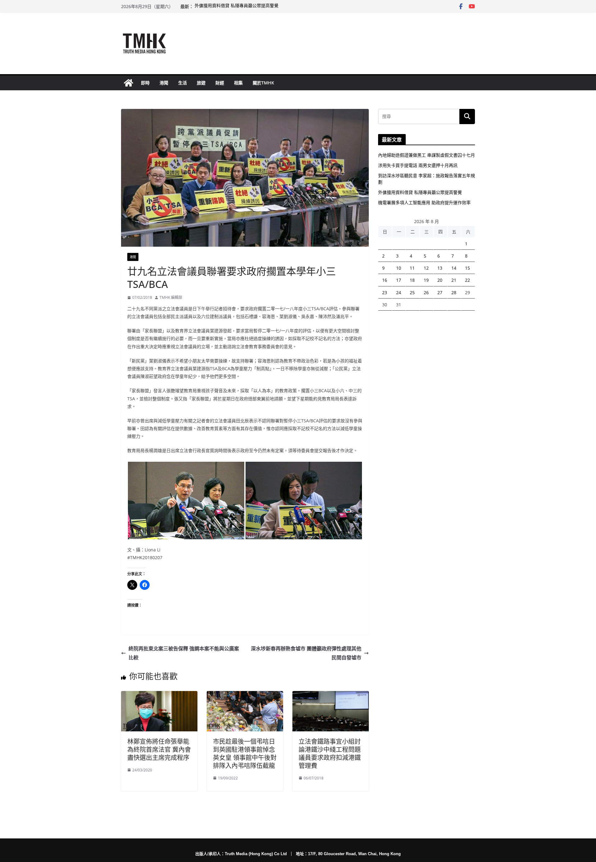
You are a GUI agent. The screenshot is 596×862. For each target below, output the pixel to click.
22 (467, 280)
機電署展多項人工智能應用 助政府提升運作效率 (424, 202)
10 (398, 268)
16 (384, 280)
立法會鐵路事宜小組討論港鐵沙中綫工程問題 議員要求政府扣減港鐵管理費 (330, 753)
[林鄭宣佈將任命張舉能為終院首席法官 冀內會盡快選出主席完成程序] (159, 695)
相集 (238, 83)
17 (398, 280)
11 (412, 268)
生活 (182, 83)
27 (439, 292)
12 (426, 268)
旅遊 (201, 83)
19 (426, 280)
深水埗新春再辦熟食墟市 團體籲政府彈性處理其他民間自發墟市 (306, 653)
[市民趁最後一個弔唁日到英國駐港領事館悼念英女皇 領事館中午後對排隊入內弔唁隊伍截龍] (245, 695)
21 (453, 280)
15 (467, 268)
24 (398, 292)
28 (453, 292)
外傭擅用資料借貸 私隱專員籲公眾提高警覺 (236, 6)
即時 (145, 83)
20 (439, 280)
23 (384, 292)
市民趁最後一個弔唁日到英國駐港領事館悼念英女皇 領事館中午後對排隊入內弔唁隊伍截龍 (245, 753)
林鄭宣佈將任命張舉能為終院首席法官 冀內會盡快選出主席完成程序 (159, 749)
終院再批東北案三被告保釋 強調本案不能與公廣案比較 (184, 653)
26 (426, 292)
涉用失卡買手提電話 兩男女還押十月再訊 (418, 165)
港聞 (164, 83)
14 (453, 268)
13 (439, 268)
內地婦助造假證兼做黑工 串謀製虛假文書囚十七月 (426, 155)
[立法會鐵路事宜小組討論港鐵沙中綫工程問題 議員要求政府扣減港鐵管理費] (330, 695)
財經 (219, 83)
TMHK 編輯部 (171, 297)
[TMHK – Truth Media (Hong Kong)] (128, 82)
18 (412, 280)
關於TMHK (263, 83)
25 (412, 292)
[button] (186, 500)
